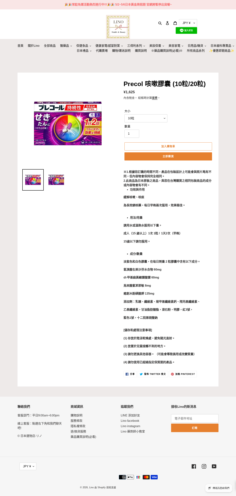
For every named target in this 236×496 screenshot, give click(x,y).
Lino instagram (130, 426)
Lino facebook (130, 420)
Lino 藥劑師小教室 (133, 431)
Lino (91, 487)
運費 (154, 97)
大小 (127, 111)
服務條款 (76, 420)
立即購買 (168, 156)
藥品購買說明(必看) (83, 436)
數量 (127, 126)
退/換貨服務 (78, 431)
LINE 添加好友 (130, 415)
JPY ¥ (27, 466)
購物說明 (76, 415)
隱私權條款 (78, 426)
